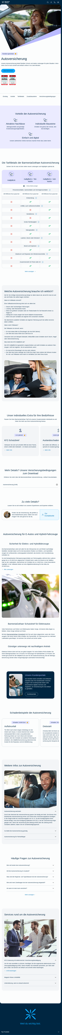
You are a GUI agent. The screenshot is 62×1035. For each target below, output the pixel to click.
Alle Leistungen (8, 569)
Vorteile (12, 96)
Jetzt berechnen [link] (8, 71)
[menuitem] (47, 2)
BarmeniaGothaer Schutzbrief (16, 634)
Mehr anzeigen (29, 271)
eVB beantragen (11, 970)
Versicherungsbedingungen (47, 96)
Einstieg (5, 96)
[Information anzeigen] (50, 190)
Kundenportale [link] (31, 694)
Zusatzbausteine (32, 96)
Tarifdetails (21, 96)
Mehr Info (9, 450)
